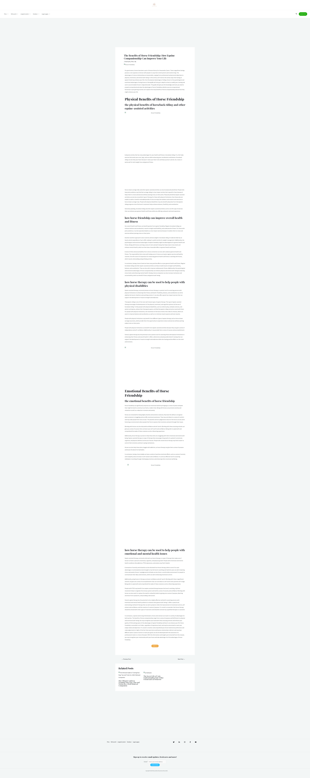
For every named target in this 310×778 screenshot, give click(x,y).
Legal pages (45, 14)
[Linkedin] (179, 742)
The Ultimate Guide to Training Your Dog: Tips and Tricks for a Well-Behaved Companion (129, 683)
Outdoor (35, 14)
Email (146, 761)
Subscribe (155, 765)
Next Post (181, 659)
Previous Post (126, 659)
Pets (5, 14)
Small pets (128, 61)
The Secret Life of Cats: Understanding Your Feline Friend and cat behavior (153, 677)
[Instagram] (184, 742)
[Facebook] (190, 742)
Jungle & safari (25, 14)
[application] (7, 14)
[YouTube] (195, 742)
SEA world (13, 14)
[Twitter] (173, 742)
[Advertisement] (155, 35)
